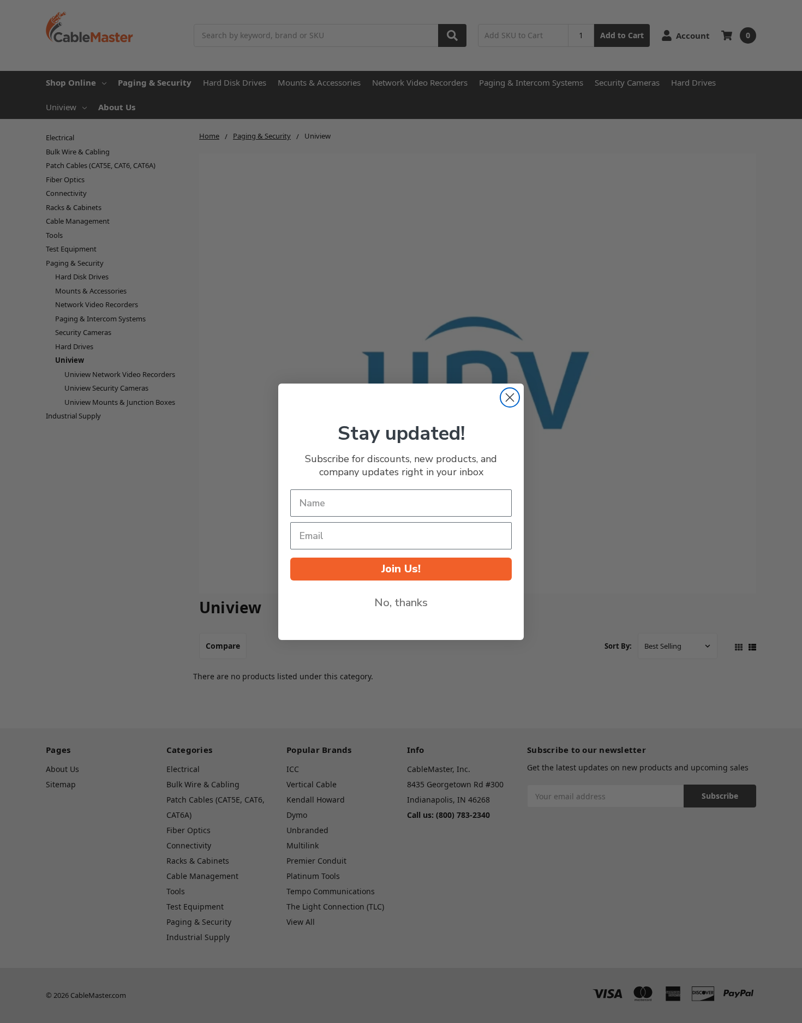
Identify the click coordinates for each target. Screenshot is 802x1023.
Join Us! (401, 568)
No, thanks (401, 602)
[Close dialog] (509, 397)
